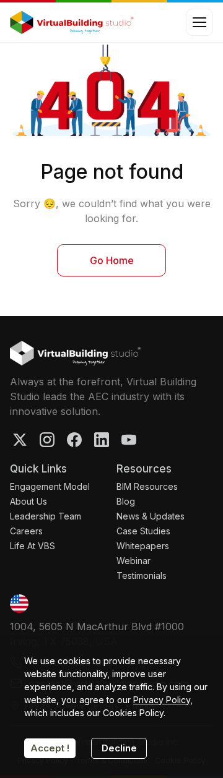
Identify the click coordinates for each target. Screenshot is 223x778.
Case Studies (143, 531)
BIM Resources (147, 486)
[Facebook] (74, 440)
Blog (125, 501)
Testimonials (141, 575)
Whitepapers (142, 546)
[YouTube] (129, 440)
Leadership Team (45, 516)
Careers (26, 531)
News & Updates (150, 516)
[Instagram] (47, 440)
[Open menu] (199, 22)
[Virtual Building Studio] (72, 22)
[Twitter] (20, 440)
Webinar (133, 560)
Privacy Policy (161, 700)
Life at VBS (32, 546)
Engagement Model (50, 486)
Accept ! (49, 748)
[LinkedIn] (102, 440)
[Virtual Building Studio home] (75, 353)
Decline (119, 748)
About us (28, 501)
